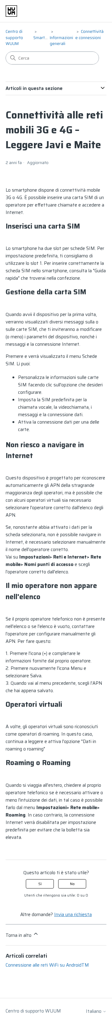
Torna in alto (19, 935)
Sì (40, 884)
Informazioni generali (61, 40)
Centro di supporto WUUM (14, 37)
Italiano (94, 1011)
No (72, 884)
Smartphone (45, 37)
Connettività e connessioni (89, 34)
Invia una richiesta (73, 914)
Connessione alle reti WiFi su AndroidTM (47, 965)
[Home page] (11, 11)
